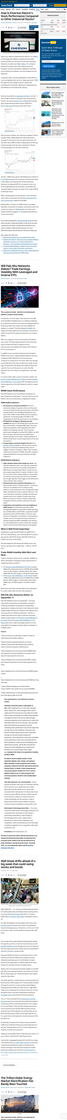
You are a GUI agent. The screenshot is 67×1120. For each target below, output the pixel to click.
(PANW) (30, 328)
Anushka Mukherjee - (6, 22)
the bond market (14, 914)
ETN (22, 198)
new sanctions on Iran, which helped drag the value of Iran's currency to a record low (19, 1052)
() (19, 567)
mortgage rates (6, 995)
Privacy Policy (54, 76)
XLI (2, 106)
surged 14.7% (17, 101)
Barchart (14, 22)
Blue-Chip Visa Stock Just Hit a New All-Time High (19, 237)
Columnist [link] (34, 22)
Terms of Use (45, 76)
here (35, 230)
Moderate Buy (20, 209)
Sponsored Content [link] (22, 278)
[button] (65, 9)
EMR (35, 56)
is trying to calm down (16, 917)
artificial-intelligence (7, 946)
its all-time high (6, 925)
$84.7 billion (22, 64)
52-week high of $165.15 (23, 96)
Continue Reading (9, 1065)
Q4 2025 (5, 179)
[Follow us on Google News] (21, 27)
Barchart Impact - (5, 278)
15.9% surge (8, 106)
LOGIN (51, 5)
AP (8, 870)
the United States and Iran (21, 1043)
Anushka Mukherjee (23, 221)
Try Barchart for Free (60, 5)
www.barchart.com (9, 131)
